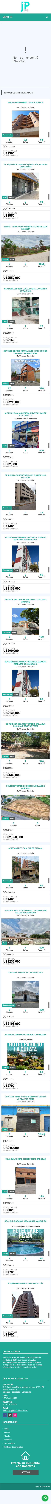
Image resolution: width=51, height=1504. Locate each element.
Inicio (6, 1429)
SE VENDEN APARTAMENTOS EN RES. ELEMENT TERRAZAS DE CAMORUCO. (25, 538)
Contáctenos (9, 1443)
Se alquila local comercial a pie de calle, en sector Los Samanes (25, 165)
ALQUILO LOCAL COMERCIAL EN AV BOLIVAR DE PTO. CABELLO (25, 414)
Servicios (8, 1440)
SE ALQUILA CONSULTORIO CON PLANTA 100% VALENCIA (25, 476)
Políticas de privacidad (13, 1447)
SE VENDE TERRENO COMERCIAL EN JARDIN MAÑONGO (25, 787)
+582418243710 (10, 1404)
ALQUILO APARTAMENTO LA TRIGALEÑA (25, 1283)
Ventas (7, 1432)
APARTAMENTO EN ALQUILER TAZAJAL (25, 848)
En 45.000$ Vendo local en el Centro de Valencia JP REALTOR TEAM (25, 1098)
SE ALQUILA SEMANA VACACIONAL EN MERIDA (25, 1035)
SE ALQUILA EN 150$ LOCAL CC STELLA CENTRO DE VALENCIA (25, 290)
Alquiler (7, 1436)
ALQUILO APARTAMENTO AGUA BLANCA (25, 102)
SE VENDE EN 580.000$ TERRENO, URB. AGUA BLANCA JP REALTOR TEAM (25, 725)
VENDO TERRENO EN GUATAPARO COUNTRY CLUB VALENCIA (25, 228)
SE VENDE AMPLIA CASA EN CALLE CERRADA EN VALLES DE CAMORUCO (25, 911)
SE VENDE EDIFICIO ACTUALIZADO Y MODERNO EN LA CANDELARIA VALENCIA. (25, 352)
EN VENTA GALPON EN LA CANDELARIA (25, 972)
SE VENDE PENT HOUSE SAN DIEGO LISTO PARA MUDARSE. (26, 600)
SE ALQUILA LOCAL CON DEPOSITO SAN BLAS (25, 1159)
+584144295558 (10, 1398)
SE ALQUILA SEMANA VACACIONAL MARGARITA (25, 1221)
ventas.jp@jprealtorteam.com (15, 1410)
